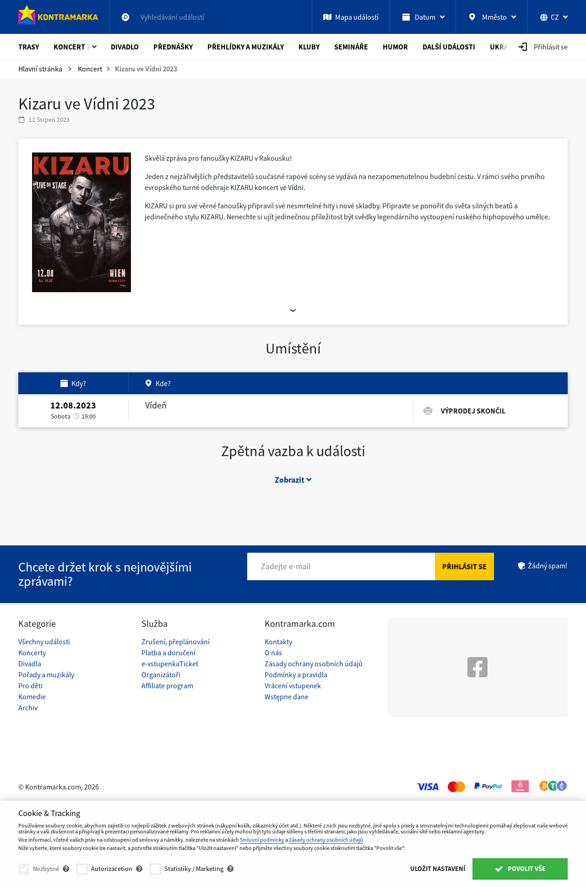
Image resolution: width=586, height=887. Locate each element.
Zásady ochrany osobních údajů (314, 663)
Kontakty (278, 641)
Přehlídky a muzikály (245, 46)
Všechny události (44, 641)
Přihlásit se (464, 566)
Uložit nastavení (437, 869)
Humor (395, 46)
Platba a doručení (168, 652)
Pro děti (30, 685)
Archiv (28, 707)
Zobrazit (290, 479)
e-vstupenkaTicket (169, 663)
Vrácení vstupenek (293, 685)
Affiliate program (167, 685)
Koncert (69, 46)
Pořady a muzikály (46, 674)
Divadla (29, 663)
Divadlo (125, 46)
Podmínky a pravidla (296, 674)
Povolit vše (526, 869)
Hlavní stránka (40, 68)
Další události (449, 46)
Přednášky (173, 46)
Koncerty (32, 652)
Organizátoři (160, 674)
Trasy (28, 46)
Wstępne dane (287, 696)
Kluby (309, 46)
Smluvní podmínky (262, 839)
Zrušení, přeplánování (175, 641)
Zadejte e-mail (286, 566)
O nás (273, 652)
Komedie (32, 696)
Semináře (351, 46)
